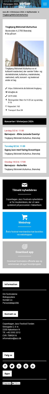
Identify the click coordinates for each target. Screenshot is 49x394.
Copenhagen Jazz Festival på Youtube (32, 366)
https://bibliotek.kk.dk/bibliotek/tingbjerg (24, 88)
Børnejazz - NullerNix (16, 165)
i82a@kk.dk (13, 92)
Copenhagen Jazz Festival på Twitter (12, 366)
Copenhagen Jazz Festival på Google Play (16, 383)
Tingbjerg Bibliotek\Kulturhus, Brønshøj (22, 138)
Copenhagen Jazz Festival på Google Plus (18, 366)
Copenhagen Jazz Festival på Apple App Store (7, 383)
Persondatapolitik (11, 303)
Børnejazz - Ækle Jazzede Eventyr (22, 134)
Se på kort (11, 34)
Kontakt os (7, 300)
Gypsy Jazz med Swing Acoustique (22, 150)
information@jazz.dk (12, 338)
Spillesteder (32, 11)
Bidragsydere (9, 297)
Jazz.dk (6, 11)
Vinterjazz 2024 (17, 11)
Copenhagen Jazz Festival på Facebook (5, 366)
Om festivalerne (10, 294)
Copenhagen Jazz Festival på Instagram (25, 366)
